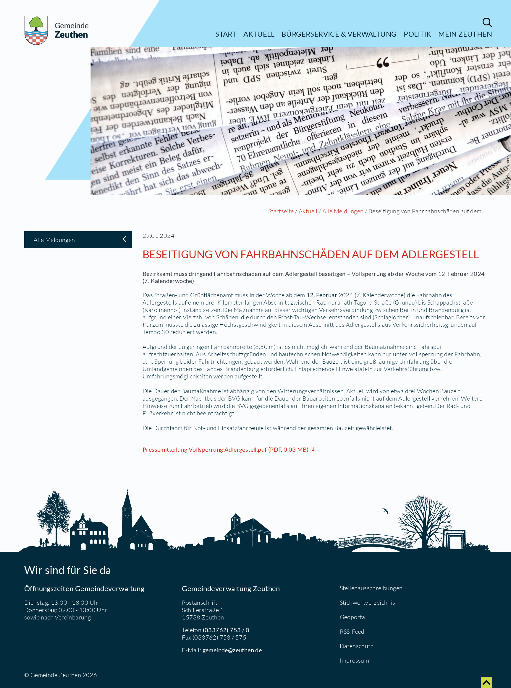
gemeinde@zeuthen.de (232, 649)
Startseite (281, 211)
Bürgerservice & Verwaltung (339, 34)
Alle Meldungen (343, 211)
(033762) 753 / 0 (226, 629)
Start (225, 34)
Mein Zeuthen (465, 34)
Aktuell (258, 34)
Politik (417, 34)
